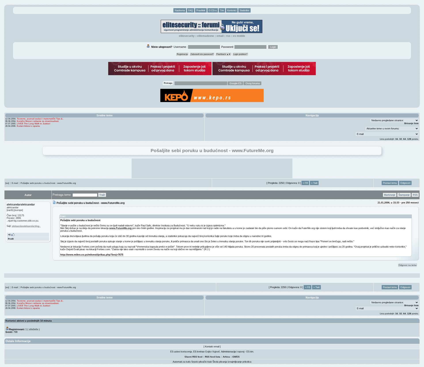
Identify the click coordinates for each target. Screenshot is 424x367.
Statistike (244, 10)
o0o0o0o (33, 329)
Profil (11, 239)
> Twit (314, 183)
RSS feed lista (212, 357)
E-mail (15, 183)
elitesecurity (187, 35)
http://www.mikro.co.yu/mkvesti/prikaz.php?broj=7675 (91, 254)
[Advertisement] (212, 168)
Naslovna (180, 10)
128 (409, 139)
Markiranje (389, 195)
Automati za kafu (182, 361)
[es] (7, 183)
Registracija (182, 54)
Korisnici (231, 10)
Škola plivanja (219, 361)
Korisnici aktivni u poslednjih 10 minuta (29, 320)
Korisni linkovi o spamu (28, 126)
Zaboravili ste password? (202, 54)
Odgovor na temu (407, 265)
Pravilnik (200, 10)
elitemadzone (205, 35)
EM (234, 357)
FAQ (190, 10)
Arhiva (226, 357)
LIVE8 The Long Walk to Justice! (33, 123)
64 (404, 139)
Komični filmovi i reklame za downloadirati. (38, 121)
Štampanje (404, 195)
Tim (222, 10)
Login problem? (240, 54)
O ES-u (213, 10)
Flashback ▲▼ (223, 54)
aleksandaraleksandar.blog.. (26, 226)
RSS (228, 35)
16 (396, 139)
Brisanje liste (411, 123)
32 (400, 139)
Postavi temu (390, 183)
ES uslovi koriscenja (181, 351)
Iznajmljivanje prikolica (239, 361)
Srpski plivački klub (201, 361)
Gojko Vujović (212, 351)
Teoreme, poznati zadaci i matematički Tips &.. (40, 118)
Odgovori (405, 183)
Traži (102, 195)
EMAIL (220, 35)
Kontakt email (212, 346)
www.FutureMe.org (120, 228)
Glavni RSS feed (193, 357)
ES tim (249, 351)
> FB (305, 183)
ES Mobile (239, 35)
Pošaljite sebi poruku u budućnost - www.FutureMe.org (48, 183)
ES (238, 357)
